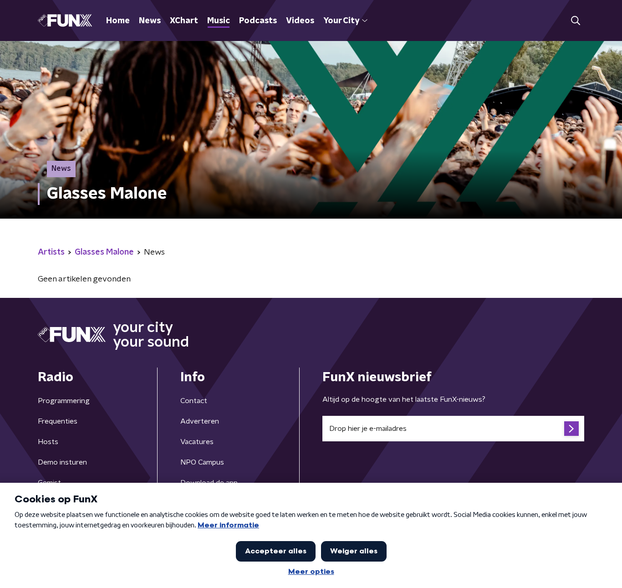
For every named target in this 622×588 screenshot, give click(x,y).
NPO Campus (202, 462)
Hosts (48, 441)
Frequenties (57, 421)
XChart (184, 21)
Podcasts (258, 21)
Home (118, 21)
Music (218, 21)
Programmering (64, 400)
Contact (193, 400)
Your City (341, 21)
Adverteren (199, 421)
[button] (575, 20)
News (150, 21)
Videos (300, 21)
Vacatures (197, 441)
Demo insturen (62, 462)
